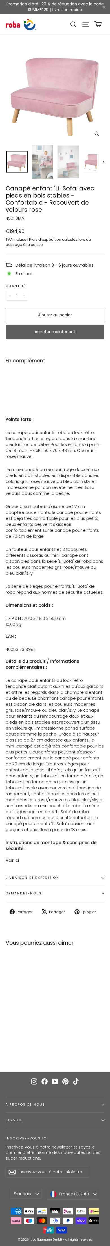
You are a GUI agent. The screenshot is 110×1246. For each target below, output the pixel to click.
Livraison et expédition (32, 877)
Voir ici (12, 860)
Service (14, 1120)
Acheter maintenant (55, 332)
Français (22, 1194)
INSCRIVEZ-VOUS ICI (27, 1138)
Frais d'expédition (45, 239)
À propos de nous (25, 1104)
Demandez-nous (24, 893)
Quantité (16, 286)
